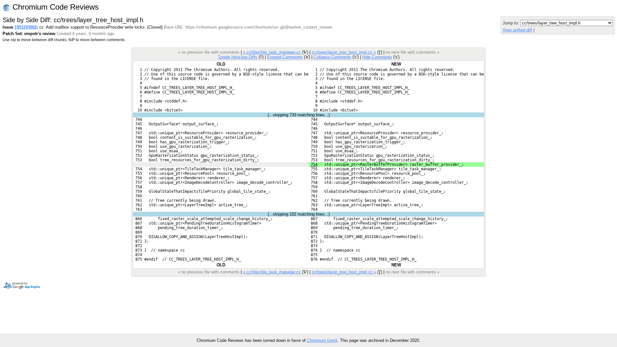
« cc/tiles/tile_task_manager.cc (272, 52)
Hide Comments (377, 57)
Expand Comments (285, 57)
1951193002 (25, 27)
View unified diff (517, 30)
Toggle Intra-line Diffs (237, 57)
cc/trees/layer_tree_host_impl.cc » (344, 52)
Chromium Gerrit (322, 340)
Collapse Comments (332, 57)
